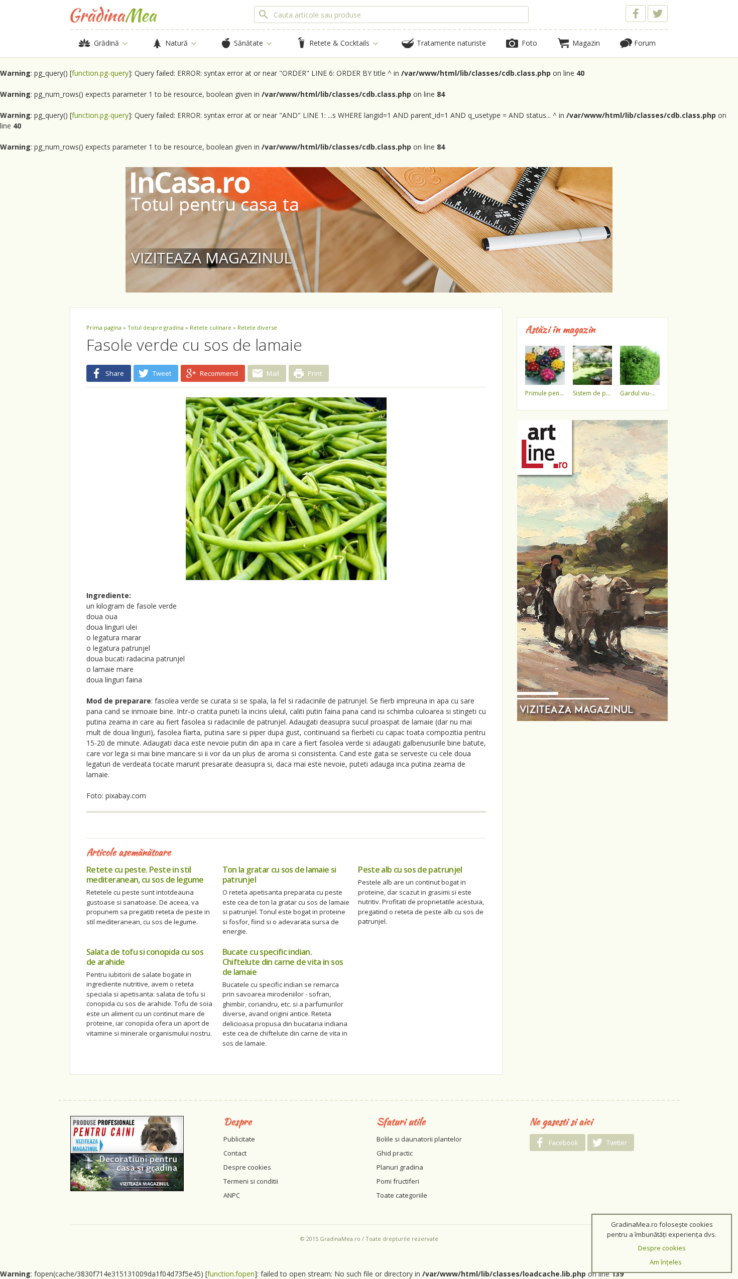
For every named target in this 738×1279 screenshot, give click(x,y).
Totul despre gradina (156, 327)
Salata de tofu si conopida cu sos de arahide (144, 956)
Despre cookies (247, 1167)
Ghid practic (395, 1153)
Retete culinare (210, 327)
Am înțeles (666, 1261)
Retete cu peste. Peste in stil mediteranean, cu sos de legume (145, 874)
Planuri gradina (400, 1167)
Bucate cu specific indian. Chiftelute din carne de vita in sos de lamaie (282, 961)
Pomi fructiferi (398, 1181)
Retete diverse (257, 327)
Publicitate (239, 1139)
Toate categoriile (402, 1195)
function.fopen (231, 1273)
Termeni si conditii (250, 1181)
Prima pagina (103, 327)
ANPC (231, 1195)
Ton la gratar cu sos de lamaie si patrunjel (279, 874)
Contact (235, 1153)
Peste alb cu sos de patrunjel (410, 869)
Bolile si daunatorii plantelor (419, 1139)
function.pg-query (100, 73)
